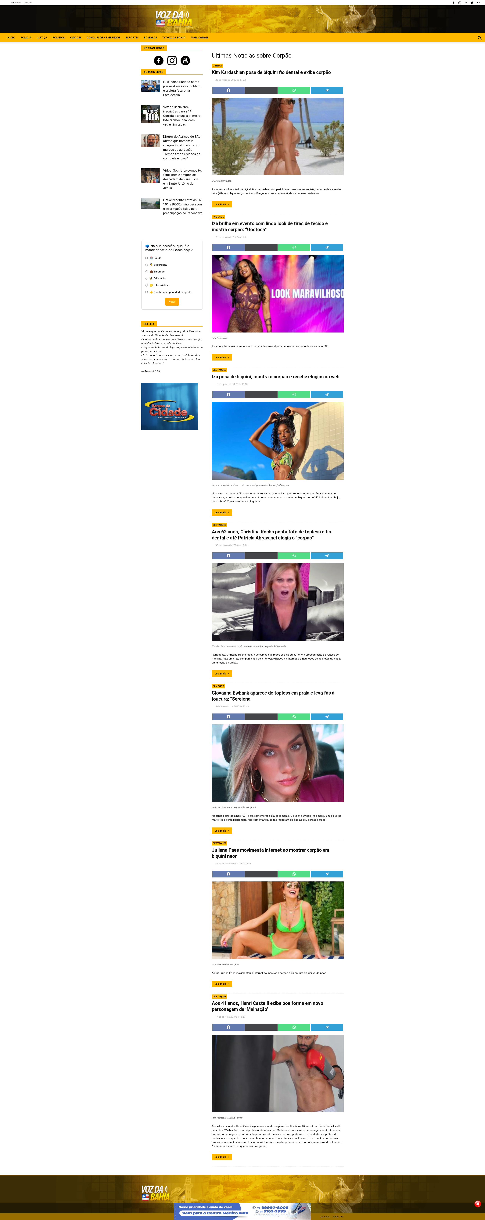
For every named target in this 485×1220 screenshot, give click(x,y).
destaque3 (219, 843)
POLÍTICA (58, 37)
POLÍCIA (25, 37)
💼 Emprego (157, 271)
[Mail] (466, 2)
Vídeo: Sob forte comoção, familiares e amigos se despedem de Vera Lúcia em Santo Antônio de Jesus (182, 179)
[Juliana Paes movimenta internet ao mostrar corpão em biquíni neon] (278, 920)
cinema (217, 65)
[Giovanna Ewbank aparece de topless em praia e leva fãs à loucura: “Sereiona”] (278, 763)
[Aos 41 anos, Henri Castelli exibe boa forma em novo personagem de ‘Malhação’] (278, 1073)
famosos (218, 216)
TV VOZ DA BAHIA (173, 37)
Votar (172, 301)
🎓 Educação (158, 278)
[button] (480, 42)
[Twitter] (472, 2)
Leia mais (220, 204)
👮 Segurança (158, 264)
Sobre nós (16, 2)
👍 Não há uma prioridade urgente (170, 291)
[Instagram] (459, 2)
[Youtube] (478, 2)
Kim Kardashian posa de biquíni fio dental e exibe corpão (271, 72)
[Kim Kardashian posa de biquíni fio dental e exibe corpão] (278, 136)
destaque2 (219, 370)
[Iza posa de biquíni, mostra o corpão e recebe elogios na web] (278, 441)
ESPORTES (132, 37)
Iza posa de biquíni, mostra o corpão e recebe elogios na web (276, 376)
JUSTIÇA (42, 37)
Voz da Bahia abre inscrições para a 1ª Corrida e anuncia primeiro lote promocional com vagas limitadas (182, 115)
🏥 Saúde (155, 257)
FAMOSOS (150, 37)
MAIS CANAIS (199, 37)
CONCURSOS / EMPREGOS (103, 37)
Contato (28, 2)
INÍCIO (10, 37)
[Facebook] (453, 2)
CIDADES (75, 37)
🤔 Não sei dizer (159, 285)
